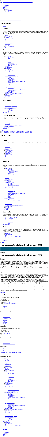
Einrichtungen (8, 39)
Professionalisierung (6, 112)
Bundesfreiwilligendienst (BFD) (11, 106)
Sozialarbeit (7, 121)
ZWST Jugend (8, 56)
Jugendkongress (11, 60)
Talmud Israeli (10, 65)
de (3, 13)
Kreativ (9, 111)
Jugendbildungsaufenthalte (13, 59)
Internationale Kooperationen (13, 73)
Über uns (4, 26)
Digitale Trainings (11, 88)
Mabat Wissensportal (11, 90)
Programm (5, 128)
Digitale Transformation (9, 86)
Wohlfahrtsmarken (9, 20)
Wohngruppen (10, 80)
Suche (1, 17)
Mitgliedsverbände (8, 40)
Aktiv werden (5, 97)
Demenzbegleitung (8, 122)
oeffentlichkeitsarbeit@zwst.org (10, 303)
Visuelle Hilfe (5, 4)
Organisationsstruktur (9, 38)
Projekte (9, 77)
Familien (7, 66)
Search (3, 130)
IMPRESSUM (5, 316)
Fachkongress (10, 72)
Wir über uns (7, 35)
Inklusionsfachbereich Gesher (10, 76)
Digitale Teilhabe (11, 78)
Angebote (5, 47)
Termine (9, 85)
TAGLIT (9, 62)
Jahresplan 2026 (11, 57)
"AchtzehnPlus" (11, 63)
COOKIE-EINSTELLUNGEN (9, 318)
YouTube (4, 309)
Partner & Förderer (8, 43)
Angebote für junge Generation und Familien (16, 81)
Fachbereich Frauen (9, 67)
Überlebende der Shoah (9, 70)
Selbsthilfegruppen (11, 79)
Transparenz (7, 44)
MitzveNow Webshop (17, 20)
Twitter (4, 307)
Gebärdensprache (6, 5)
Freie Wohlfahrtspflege (9, 46)
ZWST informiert (8, 10)
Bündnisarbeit (8, 41)
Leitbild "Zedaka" (8, 36)
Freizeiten (9, 83)
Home (4, 247)
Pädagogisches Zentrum (12, 64)
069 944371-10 (7, 302)
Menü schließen (3, 346)
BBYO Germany (11, 58)
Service (9, 84)
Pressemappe (7, 9)
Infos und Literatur (11, 75)
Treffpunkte (10, 71)
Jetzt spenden (2, 20)
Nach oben (2, 292)
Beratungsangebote (8, 94)
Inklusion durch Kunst (12, 82)
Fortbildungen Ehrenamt (9, 108)
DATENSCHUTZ (6, 317)
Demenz (9, 69)
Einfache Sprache (6, 6)
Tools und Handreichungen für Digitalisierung (16, 89)
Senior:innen (7, 68)
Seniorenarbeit (10, 110)
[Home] (16, 1)
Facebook (5, 306)
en (3, 14)
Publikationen (5, 7)
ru (3, 15)
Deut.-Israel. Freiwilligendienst (11, 107)
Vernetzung (7, 95)
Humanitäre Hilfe (8, 92)
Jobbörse (7, 45)
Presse (4, 8)
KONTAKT (5, 314)
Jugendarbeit (10, 109)
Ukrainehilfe (7, 96)
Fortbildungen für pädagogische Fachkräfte (13, 125)
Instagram (5, 308)
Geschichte (7, 37)
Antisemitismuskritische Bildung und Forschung (14, 93)
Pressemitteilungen (8, 11)
